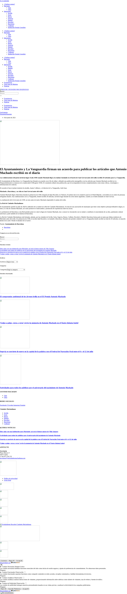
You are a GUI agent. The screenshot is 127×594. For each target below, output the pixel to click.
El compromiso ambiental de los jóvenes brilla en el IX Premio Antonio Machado (33, 297)
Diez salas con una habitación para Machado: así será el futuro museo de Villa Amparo (27, 249)
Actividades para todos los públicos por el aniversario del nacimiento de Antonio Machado (28, 250)
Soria (9, 15)
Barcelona (11, 24)
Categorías (3, 269)
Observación (19, 572)
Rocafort (10, 22)
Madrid (10, 20)
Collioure (11, 26)
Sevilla (10, 13)
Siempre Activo (19, 566)
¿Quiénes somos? (9, 4)
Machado (7, 6)
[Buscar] (1, 241)
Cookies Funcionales (8, 572)
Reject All (11, 561)
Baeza (10, 17)
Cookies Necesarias (8, 566)
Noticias (6, 86)
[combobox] (9, 239)
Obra (9, 9)
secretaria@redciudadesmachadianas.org (12, 458)
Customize (4, 561)
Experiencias (8, 82)
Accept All (19, 561)
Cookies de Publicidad (9, 583)
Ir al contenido (4, 1)
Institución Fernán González (17, 27)
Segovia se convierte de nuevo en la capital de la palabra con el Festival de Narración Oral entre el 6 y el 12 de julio (36, 252)
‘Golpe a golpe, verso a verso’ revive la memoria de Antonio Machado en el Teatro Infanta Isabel (30, 254)
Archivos (3, 262)
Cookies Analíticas (8, 578)
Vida (9, 8)
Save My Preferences (14, 589)
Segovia (10, 18)
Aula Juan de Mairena (11, 84)
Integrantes (7, 11)
